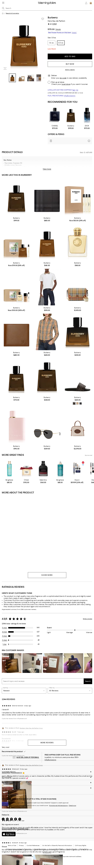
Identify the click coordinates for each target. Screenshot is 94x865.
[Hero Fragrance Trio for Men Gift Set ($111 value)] (77, 197)
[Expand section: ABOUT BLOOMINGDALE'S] (47, 782)
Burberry (53, 17)
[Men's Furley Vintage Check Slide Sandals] (77, 376)
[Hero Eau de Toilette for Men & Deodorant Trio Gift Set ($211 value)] (16, 287)
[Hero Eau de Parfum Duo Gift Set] (16, 242)
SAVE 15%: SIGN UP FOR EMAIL (27, 757)
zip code (63, 78)
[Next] (44, 78)
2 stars (4, 640)
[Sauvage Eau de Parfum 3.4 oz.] (87, 115)
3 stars (4, 636)
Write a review (87, 619)
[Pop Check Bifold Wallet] (16, 332)
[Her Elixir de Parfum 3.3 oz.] (16, 425)
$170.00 (51, 29)
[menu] (3, 2)
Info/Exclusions (69, 96)
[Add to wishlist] (42, 19)
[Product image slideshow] (24, 44)
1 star (5, 644)
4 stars (4, 632)
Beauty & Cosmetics (12, 13)
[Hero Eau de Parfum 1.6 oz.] (47, 242)
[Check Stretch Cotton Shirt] (47, 332)
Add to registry (70, 69)
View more (47, 169)
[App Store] (9, 834)
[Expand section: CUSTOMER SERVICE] (47, 771)
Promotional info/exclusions (58, 805)
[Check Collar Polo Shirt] (47, 287)
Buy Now (70, 64)
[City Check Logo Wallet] (47, 197)
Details (58, 29)
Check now (72, 805)
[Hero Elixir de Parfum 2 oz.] (77, 332)
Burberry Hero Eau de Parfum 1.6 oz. (31, 765)
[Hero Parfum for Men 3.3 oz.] (71, 115)
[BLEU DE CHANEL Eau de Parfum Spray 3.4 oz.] (55, 115)
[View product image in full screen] (5, 68)
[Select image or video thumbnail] (12, 78)
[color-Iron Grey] (80, 403)
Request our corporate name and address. (68, 856)
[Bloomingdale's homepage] (3, 13)
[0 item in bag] (90, 3)
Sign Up (75, 90)
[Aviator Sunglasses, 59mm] (47, 425)
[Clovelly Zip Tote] (77, 425)
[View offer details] (70, 140)
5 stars (4, 628)
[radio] (74, 403)
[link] (55, 127)
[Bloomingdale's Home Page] (47, 3)
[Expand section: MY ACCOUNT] (47, 777)
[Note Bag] (77, 287)
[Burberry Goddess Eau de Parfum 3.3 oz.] (77, 242)
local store (66, 84)
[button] (24, 49)
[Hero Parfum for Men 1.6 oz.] (16, 376)
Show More (47, 575)
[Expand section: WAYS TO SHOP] (47, 788)
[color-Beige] (77, 403)
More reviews (47, 743)
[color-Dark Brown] (74, 403)
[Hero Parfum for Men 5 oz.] (47, 376)
